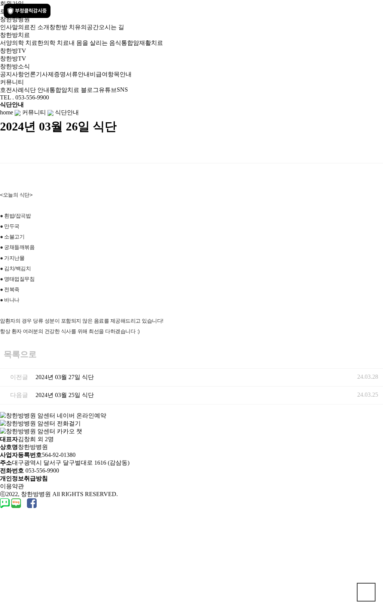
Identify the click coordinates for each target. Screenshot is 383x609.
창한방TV (13, 58)
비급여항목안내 (111, 74)
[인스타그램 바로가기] (26, 502)
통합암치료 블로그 (74, 90)
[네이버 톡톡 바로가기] (5, 502)
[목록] (376, 149)
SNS (122, 89)
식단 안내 (36, 90)
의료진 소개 (33, 27)
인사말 (9, 27)
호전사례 (12, 90)
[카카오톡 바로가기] (24, 502)
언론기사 (36, 74)
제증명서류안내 (69, 74)
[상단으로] (366, 592)
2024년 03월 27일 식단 (65, 377)
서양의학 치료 (18, 43)
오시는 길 (111, 27)
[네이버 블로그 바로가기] (16, 502)
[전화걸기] (40, 423)
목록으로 (20, 354)
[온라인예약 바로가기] (53, 415)
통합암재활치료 (142, 43)
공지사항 (12, 74)
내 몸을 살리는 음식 (95, 43)
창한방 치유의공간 (74, 27)
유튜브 (108, 90)
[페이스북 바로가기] (32, 502)
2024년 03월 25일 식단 (65, 395)
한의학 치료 (53, 43)
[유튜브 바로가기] (23, 502)
